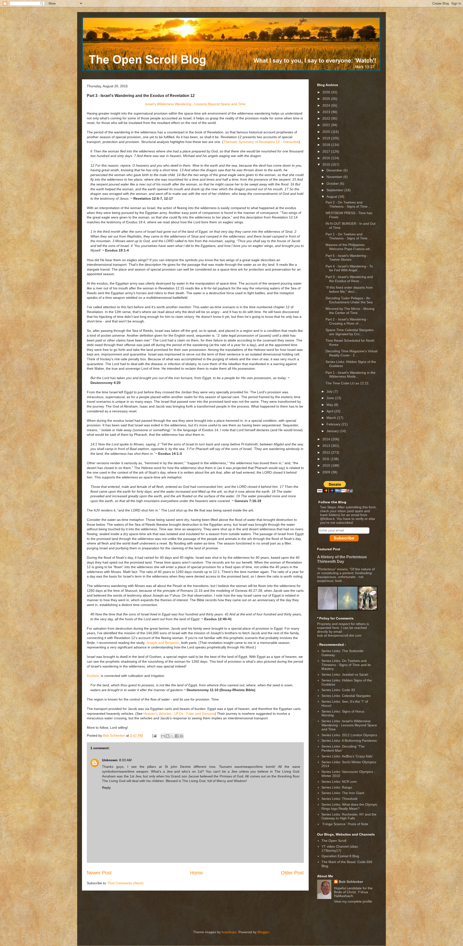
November (335, 177)
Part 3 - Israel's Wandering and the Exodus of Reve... (349, 279)
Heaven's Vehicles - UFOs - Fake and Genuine (179, 713)
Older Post (292, 872)
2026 (326, 92)
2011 (326, 459)
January (333, 431)
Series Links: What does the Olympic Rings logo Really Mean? (349, 806)
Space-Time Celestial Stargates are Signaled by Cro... (350, 332)
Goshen (93, 676)
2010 (326, 465)
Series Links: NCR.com (339, 781)
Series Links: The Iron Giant (342, 793)
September (335, 190)
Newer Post (99, 872)
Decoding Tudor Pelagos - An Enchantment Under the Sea (349, 300)
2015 (326, 164)
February (334, 424)
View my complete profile (353, 901)
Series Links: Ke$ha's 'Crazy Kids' (347, 756)
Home (196, 872)
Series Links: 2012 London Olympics (349, 735)
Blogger (263, 932)
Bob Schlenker (351, 882)
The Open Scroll (333, 841)
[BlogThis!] (167, 736)
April (330, 411)
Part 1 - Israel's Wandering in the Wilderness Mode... (350, 375)
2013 (326, 446)
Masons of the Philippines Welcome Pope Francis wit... (349, 247)
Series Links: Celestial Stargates (346, 696)
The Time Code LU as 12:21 (347, 383)
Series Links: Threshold (339, 799)
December (335, 170)
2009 (326, 472)
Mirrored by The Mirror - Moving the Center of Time (350, 311)
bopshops (229, 932)
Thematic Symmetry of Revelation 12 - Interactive (261, 142)
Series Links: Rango (336, 787)
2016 (326, 158)
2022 (326, 118)
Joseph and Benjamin (162, 643)
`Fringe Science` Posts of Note (344, 824)
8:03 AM (125, 760)
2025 (326, 99)
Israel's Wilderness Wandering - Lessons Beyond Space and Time (195, 104)
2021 (326, 125)
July (330, 391)
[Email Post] (153, 735)
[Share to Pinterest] (181, 736)
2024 (326, 105)
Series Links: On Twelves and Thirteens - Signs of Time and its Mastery (346, 665)
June (331, 398)
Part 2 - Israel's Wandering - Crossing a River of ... (347, 321)
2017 (326, 151)
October (333, 183)
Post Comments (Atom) (125, 883)
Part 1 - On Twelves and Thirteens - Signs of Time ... (348, 236)
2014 (326, 439)
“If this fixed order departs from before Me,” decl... (349, 289)
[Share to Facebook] (176, 736)
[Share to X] (172, 736)
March (332, 418)
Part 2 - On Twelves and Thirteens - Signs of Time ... (348, 204)
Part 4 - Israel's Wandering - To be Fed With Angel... (349, 268)
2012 (326, 452)
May (330, 405)
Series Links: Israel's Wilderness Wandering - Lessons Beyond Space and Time (349, 725)
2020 (326, 132)
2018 (326, 145)
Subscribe (344, 538)
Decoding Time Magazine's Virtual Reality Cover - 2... (351, 353)
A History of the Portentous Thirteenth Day (342, 559)
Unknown (110, 760)
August (332, 196)
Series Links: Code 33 (338, 690)
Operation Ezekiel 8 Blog (340, 856)
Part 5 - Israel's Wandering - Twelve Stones (347, 258)
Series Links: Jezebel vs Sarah (344, 674)
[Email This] (163, 736)
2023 (326, 112)
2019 (326, 138)
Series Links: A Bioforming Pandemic (349, 740)
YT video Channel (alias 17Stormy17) (339, 848)
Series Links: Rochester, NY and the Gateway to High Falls (348, 816)
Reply (106, 787)
